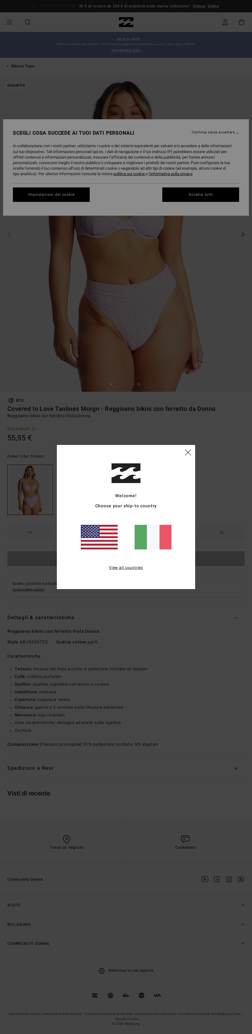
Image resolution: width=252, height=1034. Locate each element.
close (188, 452)
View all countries (126, 567)
